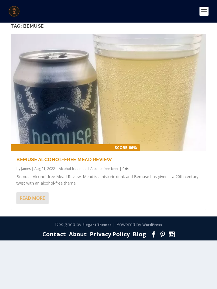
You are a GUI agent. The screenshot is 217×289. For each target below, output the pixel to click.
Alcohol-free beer (104, 168)
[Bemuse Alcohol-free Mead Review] (108, 92)
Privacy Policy (110, 234)
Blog (139, 234)
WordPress (152, 224)
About (78, 234)
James (26, 168)
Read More (32, 198)
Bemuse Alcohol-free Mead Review (64, 159)
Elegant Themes (97, 224)
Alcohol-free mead (74, 168)
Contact (54, 234)
